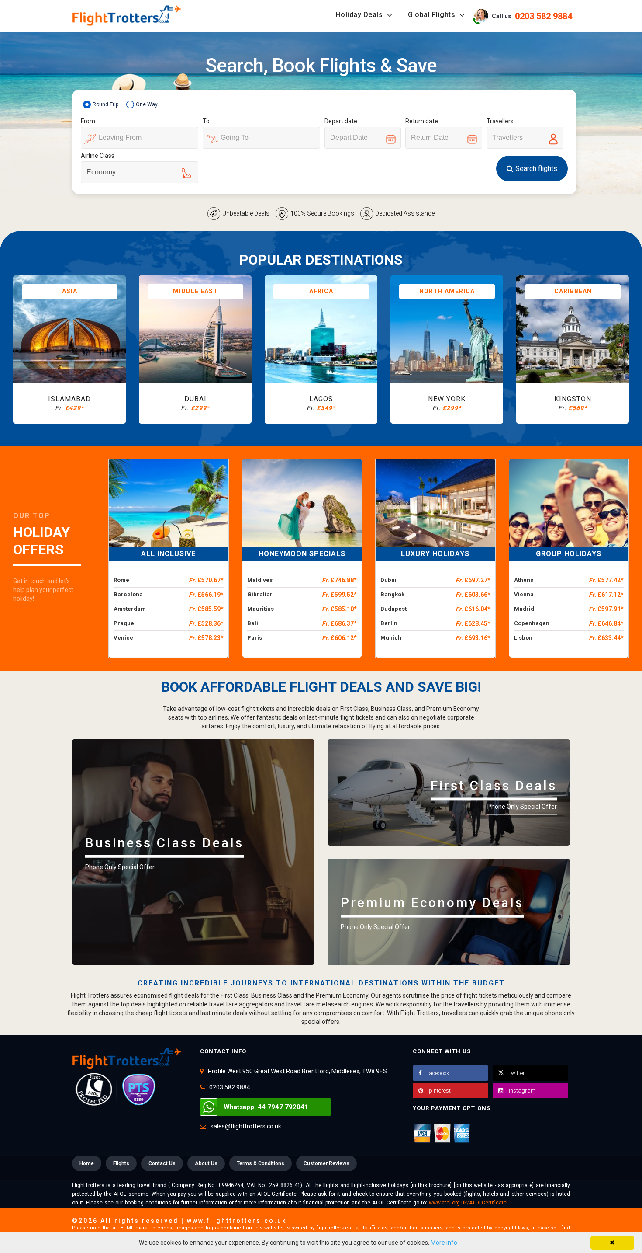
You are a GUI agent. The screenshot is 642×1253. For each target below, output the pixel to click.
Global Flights (432, 14)
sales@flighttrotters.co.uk (246, 1126)
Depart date (340, 121)
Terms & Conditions (260, 1163)
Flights (121, 1163)
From (88, 121)
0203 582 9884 (229, 1087)
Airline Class (97, 155)
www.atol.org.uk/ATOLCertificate (468, 1203)
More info (444, 1242)
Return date (421, 121)
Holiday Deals (360, 14)
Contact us (162, 1163)
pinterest (440, 1090)
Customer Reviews (326, 1163)
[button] (524, 16)
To (206, 121)
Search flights (536, 168)
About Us (206, 1163)
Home (86, 1163)
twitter (517, 1073)
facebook (438, 1073)
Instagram (522, 1090)
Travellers (500, 121)
